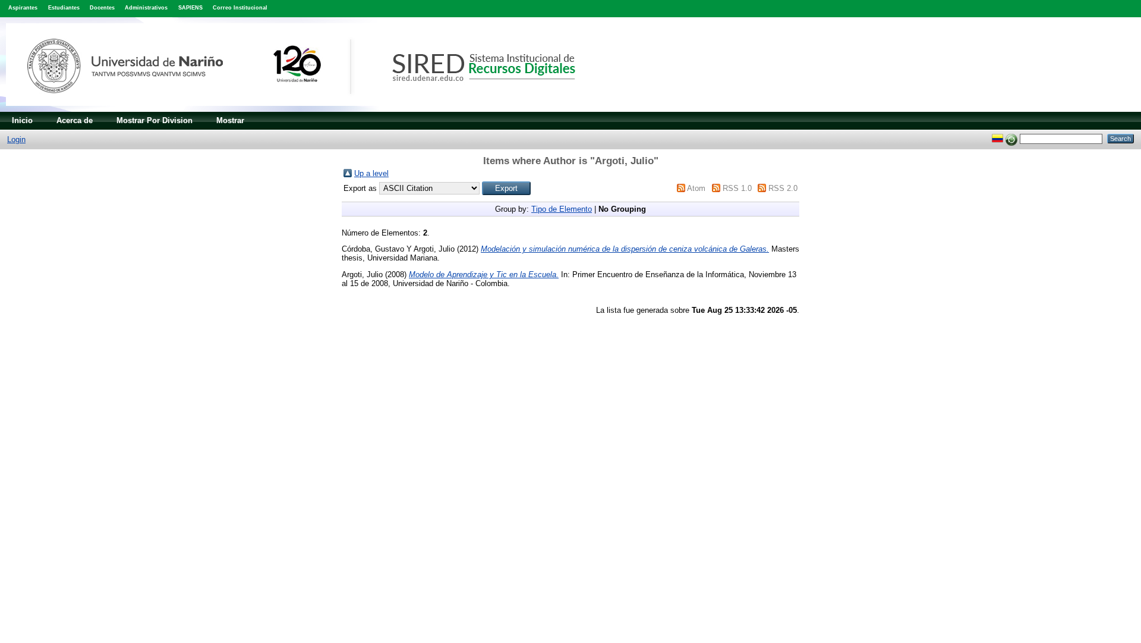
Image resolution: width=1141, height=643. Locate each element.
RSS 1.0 (737, 188)
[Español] (997, 138)
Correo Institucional (240, 8)
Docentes (102, 8)
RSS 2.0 (783, 188)
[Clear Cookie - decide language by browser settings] (1011, 138)
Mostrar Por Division (154, 120)
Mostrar (230, 120)
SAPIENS (190, 8)
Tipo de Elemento (561, 209)
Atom (696, 188)
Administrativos (146, 8)
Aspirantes (22, 8)
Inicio (22, 120)
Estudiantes (64, 8)
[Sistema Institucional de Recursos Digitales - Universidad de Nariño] (310, 109)
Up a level (371, 173)
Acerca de (74, 120)
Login (16, 139)
